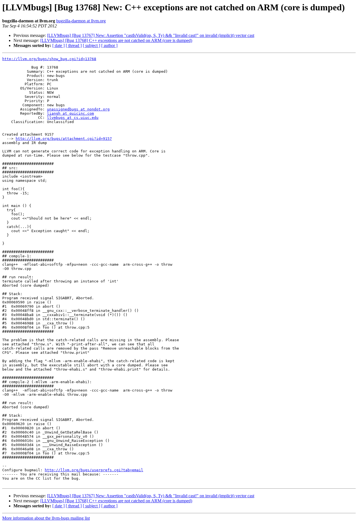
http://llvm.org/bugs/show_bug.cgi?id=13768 (49, 59)
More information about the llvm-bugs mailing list (46, 518)
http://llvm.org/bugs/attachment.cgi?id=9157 (64, 138)
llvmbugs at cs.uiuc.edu (72, 118)
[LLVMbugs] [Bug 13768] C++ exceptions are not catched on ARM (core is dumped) (116, 40)
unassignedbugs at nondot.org (78, 109)
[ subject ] (91, 45)
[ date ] (58, 45)
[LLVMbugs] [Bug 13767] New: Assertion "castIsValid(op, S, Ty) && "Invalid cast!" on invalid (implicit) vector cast (150, 35)
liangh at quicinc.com (70, 113)
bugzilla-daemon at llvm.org (81, 20)
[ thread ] (74, 45)
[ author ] (109, 45)
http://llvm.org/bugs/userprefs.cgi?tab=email (94, 470)
